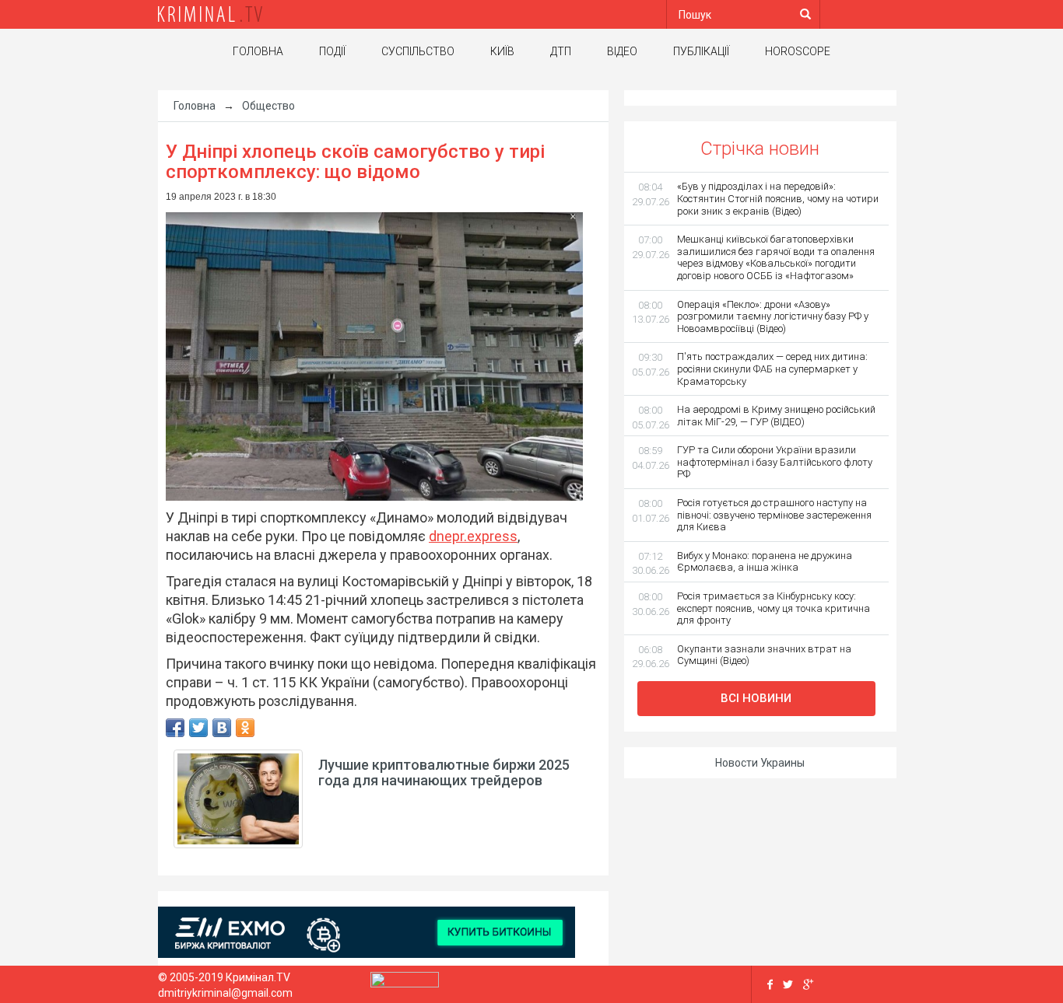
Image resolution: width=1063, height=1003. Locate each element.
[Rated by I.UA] (404, 983)
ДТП (560, 51)
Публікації (701, 51)
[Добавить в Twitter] (198, 727)
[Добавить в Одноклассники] (245, 727)
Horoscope (797, 51)
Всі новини (756, 698)
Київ (502, 51)
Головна (258, 51)
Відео (622, 51)
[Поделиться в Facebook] (175, 727)
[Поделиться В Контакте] (221, 727)
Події (332, 51)
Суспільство (417, 51)
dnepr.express (473, 536)
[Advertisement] (72, 338)
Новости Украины (760, 763)
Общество (268, 106)
